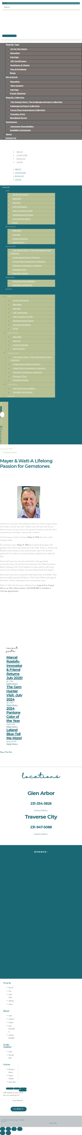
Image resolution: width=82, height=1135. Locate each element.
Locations (22, 155)
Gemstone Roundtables (24, 281)
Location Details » (41, 810)
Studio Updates (7, 1045)
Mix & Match (11, 226)
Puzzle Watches (20, 239)
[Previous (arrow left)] (2, 1133)
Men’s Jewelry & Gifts (22, 211)
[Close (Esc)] (19, 1129)
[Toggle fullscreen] (8, 1129)
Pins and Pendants (21, 219)
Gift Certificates (20, 207)
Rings (15, 223)
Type (7, 190)
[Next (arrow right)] (8, 1133)
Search (4, 3)
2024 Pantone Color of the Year (13, 714)
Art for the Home (20, 194)
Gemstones (10, 277)
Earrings (16, 203)
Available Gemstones (20, 130)
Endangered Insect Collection (26, 257)
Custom (9, 288)
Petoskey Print (19, 270)
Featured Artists (10, 452)
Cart (1, 422)
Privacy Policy (53, 1123)
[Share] (14, 1129)
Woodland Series (18, 118)
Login (20, 162)
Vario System (18, 242)
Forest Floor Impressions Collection (27, 110)
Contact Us (10, 138)
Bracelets (17, 199)
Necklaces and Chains (23, 215)
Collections (11, 246)
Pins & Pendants (18, 69)
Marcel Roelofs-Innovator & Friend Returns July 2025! (14, 667)
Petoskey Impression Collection (27, 265)
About (20, 152)
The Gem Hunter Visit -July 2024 (14, 693)
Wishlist (21, 159)
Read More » (12, 684)
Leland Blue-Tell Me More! (14, 734)
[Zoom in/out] (2, 1129)
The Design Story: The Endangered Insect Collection (30, 252)
